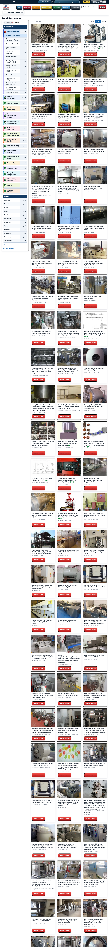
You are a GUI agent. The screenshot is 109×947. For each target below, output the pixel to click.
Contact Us (75, 7)
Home (19, 7)
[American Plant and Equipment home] (6, 7)
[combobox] (90, 7)
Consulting (66, 7)
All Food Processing (13, 35)
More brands (8, 244)
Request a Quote (39, 54)
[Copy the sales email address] (81, 2)
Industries (36, 7)
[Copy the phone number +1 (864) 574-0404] (53, 2)
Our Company (46, 7)
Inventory (27, 7)
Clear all (17, 22)
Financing (57, 7)
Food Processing (8, 22)
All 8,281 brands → (8, 248)
